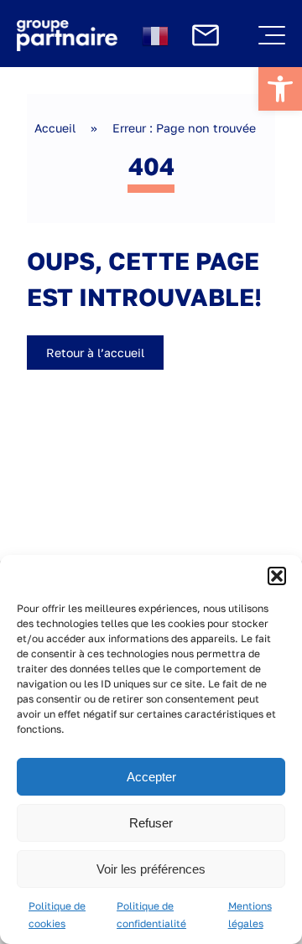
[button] (276, 576)
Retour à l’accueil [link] (95, 352)
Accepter (151, 777)
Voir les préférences (151, 869)
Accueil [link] (55, 128)
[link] (280, 89)
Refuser (151, 823)
